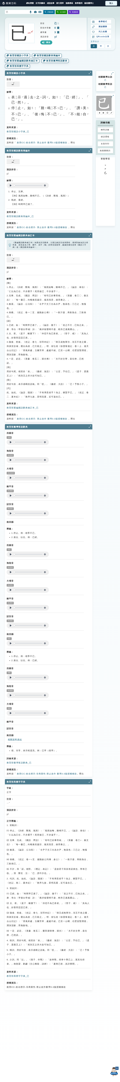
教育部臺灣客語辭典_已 (19, 763)
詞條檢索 (50, 12)
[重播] (107, 113)
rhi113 (11, 473)
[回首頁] (9, 3)
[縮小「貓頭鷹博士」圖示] (117, 1068)
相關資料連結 (15, 739)
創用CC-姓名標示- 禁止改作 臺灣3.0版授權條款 (41, 142)
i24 (9, 437)
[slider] (27, 185)
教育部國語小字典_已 (18, 131)
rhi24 (10, 455)
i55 (9, 673)
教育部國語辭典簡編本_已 (20, 216)
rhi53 (10, 491)
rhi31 (10, 509)
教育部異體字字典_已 (18, 976)
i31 (9, 549)
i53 (9, 708)
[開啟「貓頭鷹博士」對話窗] (114, 1071)
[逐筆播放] (103, 113)
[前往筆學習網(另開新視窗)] (111, 113)
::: (1, 3)
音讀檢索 (75, 12)
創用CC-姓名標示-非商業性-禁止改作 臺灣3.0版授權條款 (46, 774)
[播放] (100, 113)
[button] (60, 3)
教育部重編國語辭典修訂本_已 (23, 408)
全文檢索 (63, 12)
